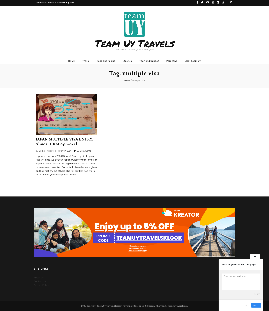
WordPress (182, 306)
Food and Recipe (106, 61)
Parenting (171, 61)
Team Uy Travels (134, 43)
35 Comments (84, 150)
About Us (39, 277)
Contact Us (40, 281)
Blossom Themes (155, 306)
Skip (247, 305)
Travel (85, 61)
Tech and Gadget (149, 61)
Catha (42, 150)
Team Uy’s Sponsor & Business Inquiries (55, 2)
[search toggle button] (231, 2)
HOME (71, 61)
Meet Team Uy (193, 61)
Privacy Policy (41, 285)
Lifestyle (127, 61)
